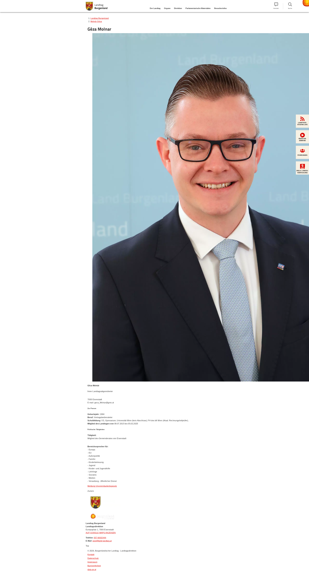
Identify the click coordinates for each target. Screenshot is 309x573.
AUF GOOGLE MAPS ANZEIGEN (101, 533)
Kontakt (276, 8)
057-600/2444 (100, 538)
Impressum (92, 562)
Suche (290, 8)
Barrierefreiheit (94, 566)
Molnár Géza (96, 21)
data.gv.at (92, 570)
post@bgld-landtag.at (102, 541)
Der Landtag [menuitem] (155, 8)
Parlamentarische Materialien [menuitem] (198, 8)
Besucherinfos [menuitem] (220, 8)
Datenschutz (93, 558)
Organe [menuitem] (167, 8)
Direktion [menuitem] (178, 8)
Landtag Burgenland (100, 18)
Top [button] (87, 546)
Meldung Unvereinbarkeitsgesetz (102, 486)
